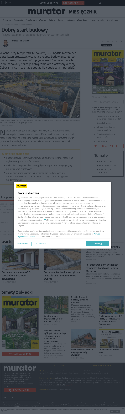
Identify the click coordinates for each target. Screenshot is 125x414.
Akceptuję (97, 244)
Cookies (32, 236)
